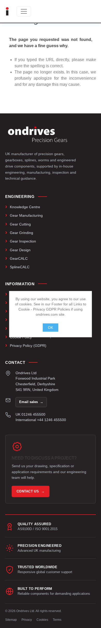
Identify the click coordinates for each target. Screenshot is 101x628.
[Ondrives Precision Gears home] (37, 134)
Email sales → (31, 402)
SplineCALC (20, 267)
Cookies (42, 620)
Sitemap (11, 620)
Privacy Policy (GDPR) (28, 346)
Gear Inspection (23, 241)
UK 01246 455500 (30, 414)
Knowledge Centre (25, 207)
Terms (57, 620)
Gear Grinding (21, 233)
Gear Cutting (20, 224)
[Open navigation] (24, 11)
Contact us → (31, 491)
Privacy (26, 620)
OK (50, 327)
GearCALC (19, 258)
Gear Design (20, 250)
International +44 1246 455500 (41, 420)
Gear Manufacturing (26, 215)
